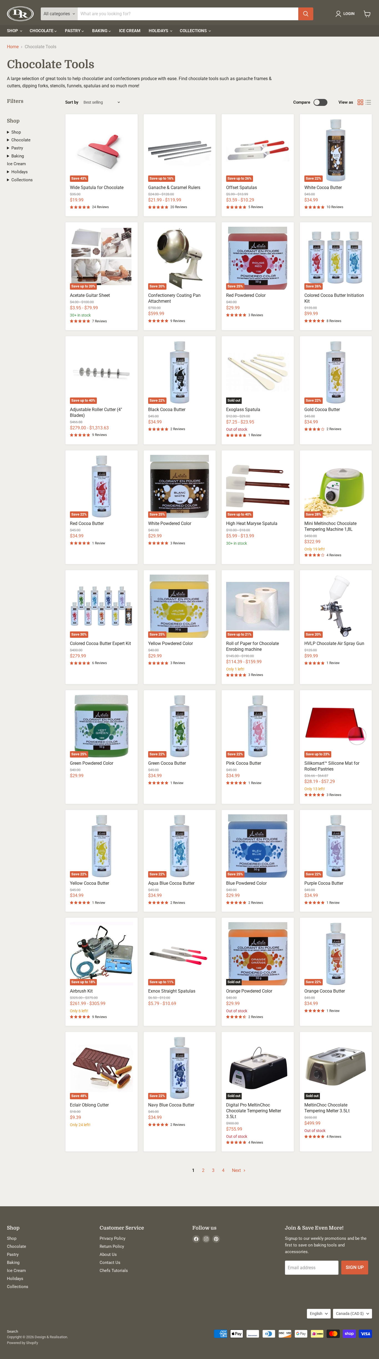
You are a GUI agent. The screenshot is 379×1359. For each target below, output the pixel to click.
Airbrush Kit (81, 991)
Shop (13, 30)
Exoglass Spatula (243, 409)
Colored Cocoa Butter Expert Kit (100, 643)
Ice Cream (129, 30)
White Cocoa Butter (323, 187)
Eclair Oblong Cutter (89, 1105)
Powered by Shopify (22, 1343)
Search (12, 1331)
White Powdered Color (169, 523)
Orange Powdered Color (249, 991)
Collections (194, 30)
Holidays (159, 30)
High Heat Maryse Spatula (251, 523)
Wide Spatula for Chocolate (96, 187)
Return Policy (112, 1246)
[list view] (368, 102)
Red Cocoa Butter (87, 523)
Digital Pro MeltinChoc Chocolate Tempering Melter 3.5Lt (253, 1110)
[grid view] (360, 102)
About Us (108, 1254)
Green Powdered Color (91, 763)
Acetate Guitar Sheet (90, 295)
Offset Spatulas (241, 187)
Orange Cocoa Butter (324, 991)
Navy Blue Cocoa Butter (171, 1105)
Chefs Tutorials (114, 1270)
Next (237, 1170)
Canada (350, 1313)
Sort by (72, 102)
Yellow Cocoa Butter (89, 883)
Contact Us (110, 1262)
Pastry (73, 30)
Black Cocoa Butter (166, 409)
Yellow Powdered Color (170, 643)
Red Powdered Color (246, 295)
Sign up (355, 1267)
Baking (100, 30)
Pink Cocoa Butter (243, 763)
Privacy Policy (112, 1238)
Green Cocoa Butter (167, 763)
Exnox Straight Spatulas (171, 991)
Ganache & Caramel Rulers (174, 187)
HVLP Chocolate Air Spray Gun (334, 643)
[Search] (305, 13)
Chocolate (42, 30)
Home (13, 46)
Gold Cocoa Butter (322, 409)
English (316, 1313)
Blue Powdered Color (246, 883)
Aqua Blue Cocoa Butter (171, 883)
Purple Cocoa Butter (323, 883)
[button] (346, 14)
